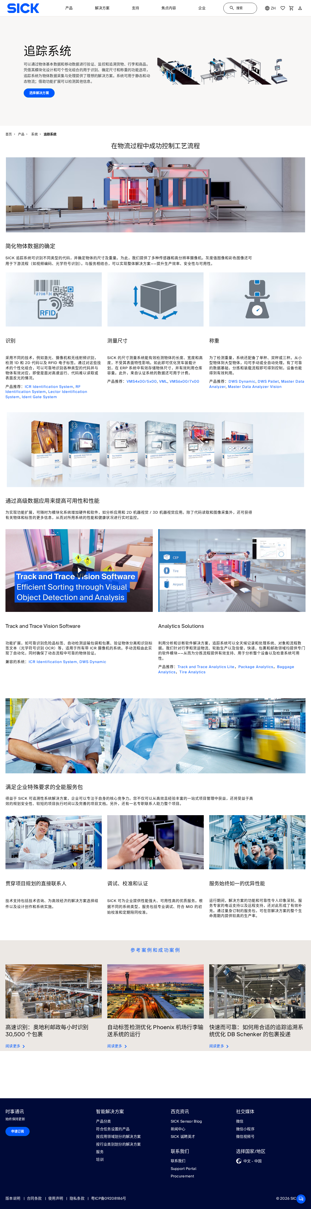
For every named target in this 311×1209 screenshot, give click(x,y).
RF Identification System (43, 389)
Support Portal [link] (183, 1169)
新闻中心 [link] (178, 1129)
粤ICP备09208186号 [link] (108, 1198)
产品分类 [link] (103, 1122)
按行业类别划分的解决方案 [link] (118, 1145)
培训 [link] (100, 1160)
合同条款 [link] (35, 1198)
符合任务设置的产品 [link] (113, 1129)
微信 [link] (240, 1122)
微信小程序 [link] (245, 1129)
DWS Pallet (268, 381)
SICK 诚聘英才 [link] (183, 1137)
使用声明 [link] (56, 1198)
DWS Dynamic (242, 381)
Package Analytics (255, 667)
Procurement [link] (182, 1176)
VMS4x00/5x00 (142, 381)
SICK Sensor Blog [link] (186, 1122)
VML (163, 381)
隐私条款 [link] (78, 1198)
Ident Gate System (39, 397)
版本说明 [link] (13, 1198)
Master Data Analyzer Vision (255, 387)
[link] (23, 8)
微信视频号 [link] (245, 1137)
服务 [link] (100, 1152)
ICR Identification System (49, 387)
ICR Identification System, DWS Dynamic (67, 662)
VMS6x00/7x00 (184, 381)
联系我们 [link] (178, 1161)
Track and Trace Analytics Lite (206, 667)
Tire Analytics (192, 672)
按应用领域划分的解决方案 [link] (118, 1137)
